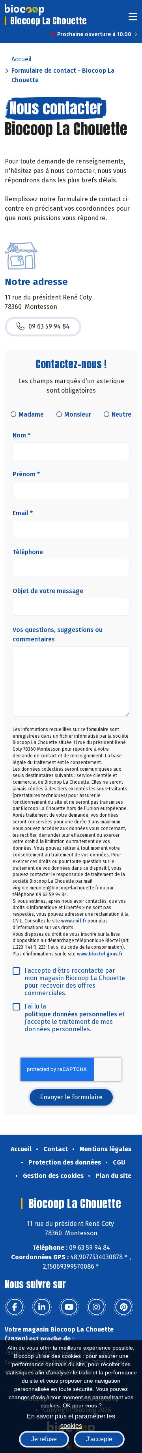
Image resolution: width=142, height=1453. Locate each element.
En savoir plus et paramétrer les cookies (71, 1420)
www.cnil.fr (73, 921)
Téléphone (28, 552)
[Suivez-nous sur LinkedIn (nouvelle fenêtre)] (42, 1307)
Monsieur (77, 414)
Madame (31, 414)
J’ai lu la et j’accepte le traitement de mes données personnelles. (74, 1018)
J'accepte (99, 1439)
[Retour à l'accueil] (24, 10)
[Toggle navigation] (133, 19)
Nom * (21, 435)
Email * (23, 513)
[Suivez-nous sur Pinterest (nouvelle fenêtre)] (123, 1307)
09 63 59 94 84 (48, 326)
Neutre (121, 414)
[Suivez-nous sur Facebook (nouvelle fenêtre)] (14, 1307)
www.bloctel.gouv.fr (100, 954)
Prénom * (26, 474)
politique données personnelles (70, 1014)
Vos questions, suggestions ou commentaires (58, 634)
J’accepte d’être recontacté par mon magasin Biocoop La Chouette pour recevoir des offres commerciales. (74, 982)
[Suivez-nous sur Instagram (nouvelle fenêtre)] (96, 1307)
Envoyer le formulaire (71, 1097)
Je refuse (44, 1439)
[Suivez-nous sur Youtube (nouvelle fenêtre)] (69, 1307)
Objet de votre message (48, 591)
